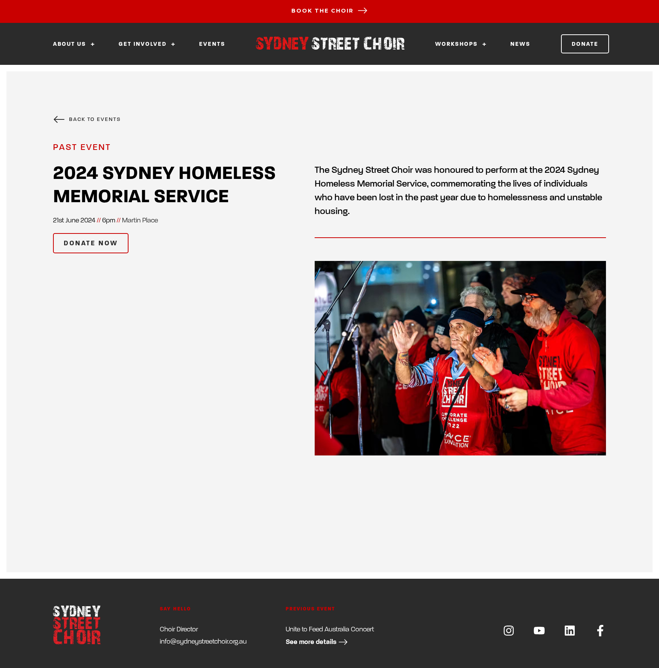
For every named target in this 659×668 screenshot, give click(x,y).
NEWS (520, 44)
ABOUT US (70, 44)
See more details (311, 642)
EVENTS (212, 44)
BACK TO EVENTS (95, 119)
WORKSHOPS (457, 44)
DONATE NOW (91, 243)
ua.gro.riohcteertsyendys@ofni (203, 641)
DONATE (585, 43)
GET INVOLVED (144, 44)
